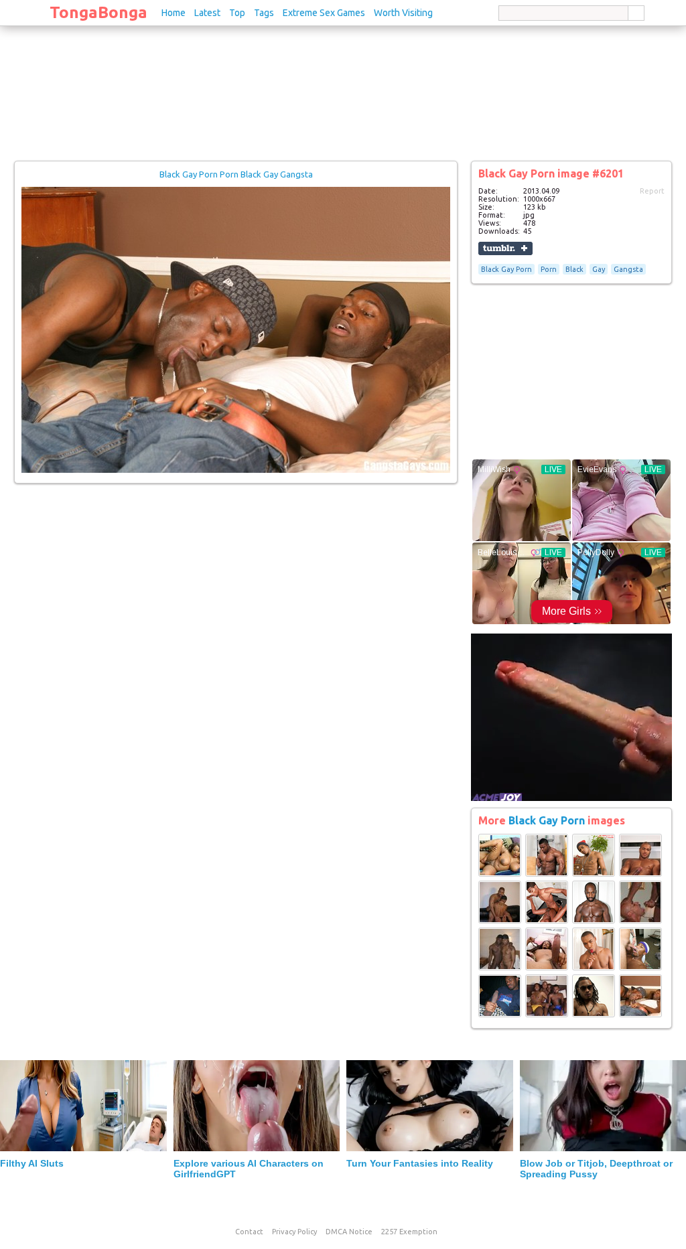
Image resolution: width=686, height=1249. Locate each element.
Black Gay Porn (506, 269)
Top (237, 12)
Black (574, 269)
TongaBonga (98, 12)
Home (173, 12)
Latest (207, 12)
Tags (264, 12)
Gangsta (628, 269)
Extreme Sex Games (324, 12)
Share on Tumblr (505, 248)
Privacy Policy (294, 1232)
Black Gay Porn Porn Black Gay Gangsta (236, 174)
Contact (249, 1232)
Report (652, 191)
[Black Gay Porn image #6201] (235, 470)
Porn (549, 269)
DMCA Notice (349, 1232)
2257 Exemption (409, 1232)
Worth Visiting (403, 12)
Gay (598, 269)
